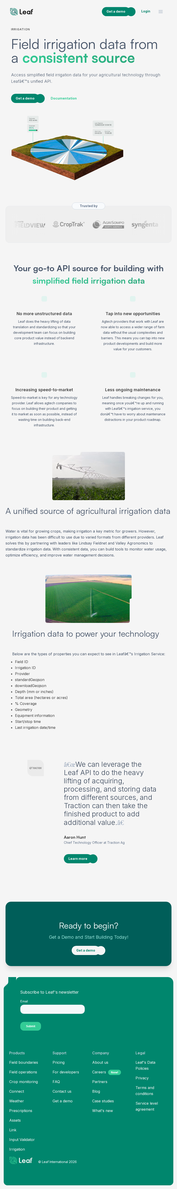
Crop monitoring (23, 1081)
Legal (140, 1053)
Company (100, 1053)
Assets (15, 1120)
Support (59, 1053)
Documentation (64, 98)
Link (12, 1130)
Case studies (103, 1101)
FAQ (56, 1081)
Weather (16, 1101)
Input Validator (22, 1139)
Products (17, 1053)
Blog (96, 1091)
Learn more (77, 859)
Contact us (62, 1091)
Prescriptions (20, 1110)
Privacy (142, 1078)
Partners (99, 1081)
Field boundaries (23, 1062)
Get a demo (115, 11)
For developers (66, 1072)
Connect (16, 1091)
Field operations (23, 1072)
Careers (105, 1072)
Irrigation (17, 1149)
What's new (102, 1110)
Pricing (59, 1062)
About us (100, 1062)
